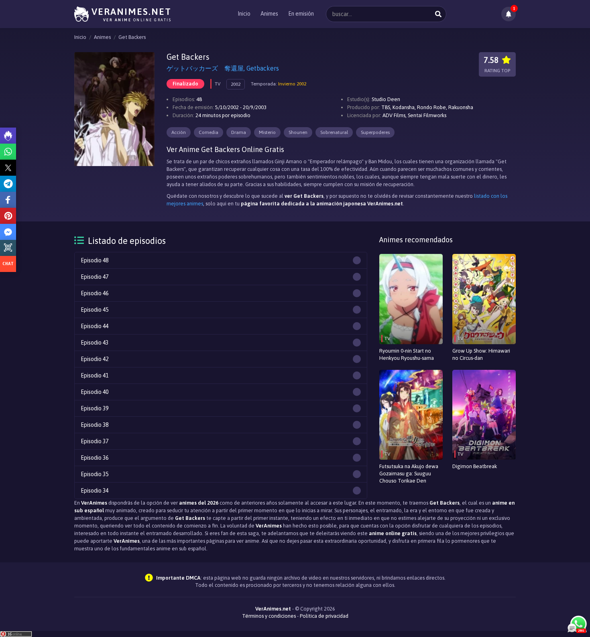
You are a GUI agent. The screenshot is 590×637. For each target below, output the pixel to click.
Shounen (298, 132)
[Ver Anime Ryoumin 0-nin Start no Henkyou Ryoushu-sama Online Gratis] (411, 299)
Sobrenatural (334, 132)
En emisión (301, 13)
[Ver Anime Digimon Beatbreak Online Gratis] (484, 415)
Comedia (208, 132)
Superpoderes (375, 132)
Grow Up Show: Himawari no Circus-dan (481, 354)
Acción (178, 132)
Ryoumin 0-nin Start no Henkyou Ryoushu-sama (406, 354)
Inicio (244, 13)
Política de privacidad (324, 616)
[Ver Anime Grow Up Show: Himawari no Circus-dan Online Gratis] (484, 299)
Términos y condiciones (269, 616)
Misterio (267, 132)
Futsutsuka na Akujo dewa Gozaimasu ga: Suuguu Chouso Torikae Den (408, 473)
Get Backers (132, 37)
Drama (238, 132)
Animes (269, 13)
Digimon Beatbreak (474, 466)
